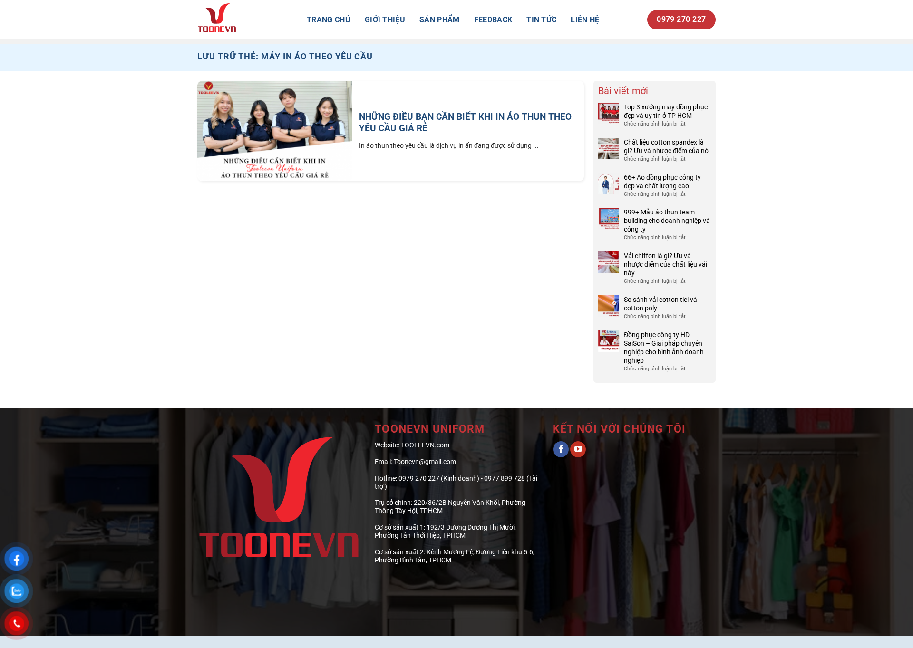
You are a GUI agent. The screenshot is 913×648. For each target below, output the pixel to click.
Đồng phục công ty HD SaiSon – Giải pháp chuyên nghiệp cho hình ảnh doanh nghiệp (664, 347)
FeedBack (493, 19)
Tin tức (541, 19)
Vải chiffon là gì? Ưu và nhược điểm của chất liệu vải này (665, 264)
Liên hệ (585, 19)
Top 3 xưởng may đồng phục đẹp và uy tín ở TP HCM (666, 111)
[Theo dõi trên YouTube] (578, 449)
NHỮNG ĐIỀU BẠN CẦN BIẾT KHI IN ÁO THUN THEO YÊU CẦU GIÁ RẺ (465, 122)
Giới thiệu (385, 19)
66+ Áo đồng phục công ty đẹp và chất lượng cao (662, 182)
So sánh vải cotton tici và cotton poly (660, 304)
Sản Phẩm (439, 19)
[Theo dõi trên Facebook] (561, 449)
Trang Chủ (328, 19)
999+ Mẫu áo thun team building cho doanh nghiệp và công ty (667, 220)
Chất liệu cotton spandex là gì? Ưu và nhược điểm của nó (666, 146)
